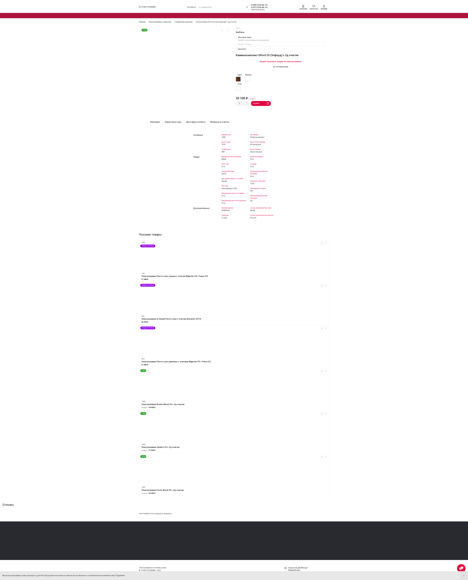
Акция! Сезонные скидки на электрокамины (281, 61)
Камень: (248, 75)
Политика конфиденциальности (151, 539)
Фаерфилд (167, 513)
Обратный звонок (258, 9)
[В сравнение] (222, 30)
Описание (155, 122)
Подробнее (120, 575)
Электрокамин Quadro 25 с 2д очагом (160, 447)
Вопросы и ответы (219, 122)
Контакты (142, 546)
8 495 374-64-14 (259, 5)
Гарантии (142, 543)
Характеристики (173, 122)
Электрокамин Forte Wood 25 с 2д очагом (162, 490)
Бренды (288, 15)
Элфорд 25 (159, 513)
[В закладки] (227, 30)
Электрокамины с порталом (158, 15)
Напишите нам (294, 570)
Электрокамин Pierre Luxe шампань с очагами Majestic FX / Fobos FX (176, 361)
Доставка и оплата (195, 122)
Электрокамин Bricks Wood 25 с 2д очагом (162, 404)
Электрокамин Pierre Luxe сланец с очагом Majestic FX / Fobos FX (174, 276)
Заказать (242, 49)
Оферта (142, 536)
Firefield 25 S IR (148, 513)
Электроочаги (197, 15)
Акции (264, 15)
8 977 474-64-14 (259, 7)
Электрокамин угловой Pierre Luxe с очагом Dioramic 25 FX (171, 319)
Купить (256, 103)
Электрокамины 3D (232, 15)
